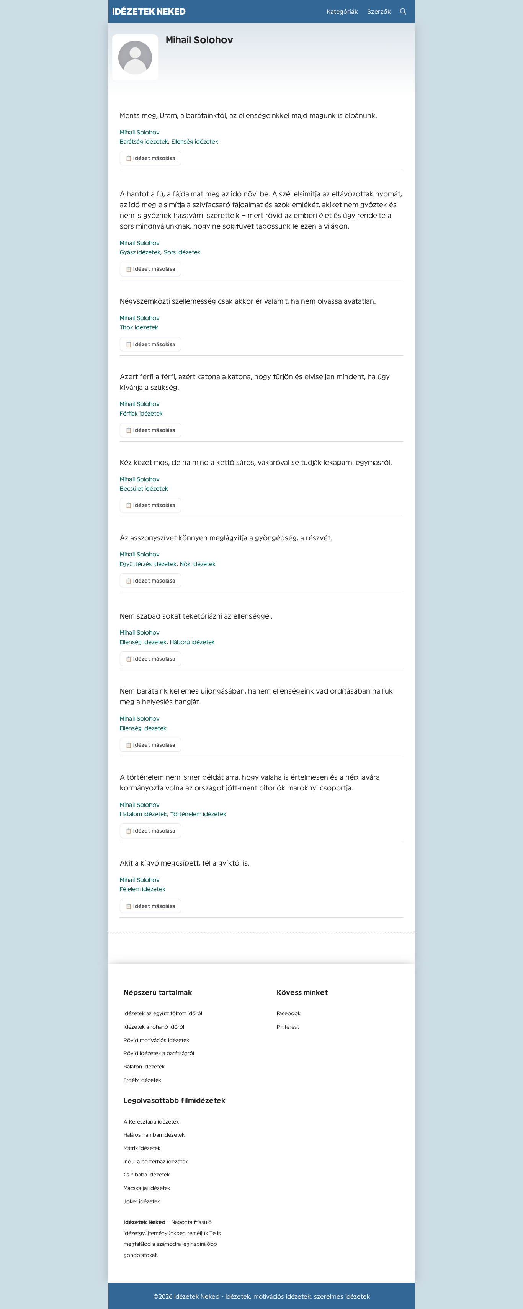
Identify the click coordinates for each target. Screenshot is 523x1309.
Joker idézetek (142, 1201)
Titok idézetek (139, 327)
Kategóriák (342, 11)
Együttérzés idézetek (148, 563)
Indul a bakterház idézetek (156, 1161)
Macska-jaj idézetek (147, 1188)
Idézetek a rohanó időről (154, 1026)
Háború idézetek (192, 641)
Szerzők (379, 11)
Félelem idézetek (142, 888)
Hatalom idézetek (143, 813)
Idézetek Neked (149, 11)
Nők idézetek (198, 563)
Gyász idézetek (140, 252)
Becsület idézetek (144, 488)
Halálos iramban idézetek (154, 1134)
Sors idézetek (182, 252)
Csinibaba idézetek (147, 1174)
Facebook (289, 1013)
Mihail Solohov (140, 131)
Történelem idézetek (198, 813)
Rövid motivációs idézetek (156, 1040)
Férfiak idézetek (141, 413)
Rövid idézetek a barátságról (159, 1053)
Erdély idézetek (142, 1080)
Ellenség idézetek (195, 141)
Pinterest (288, 1026)
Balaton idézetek (144, 1066)
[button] (403, 11)
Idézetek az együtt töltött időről (163, 1013)
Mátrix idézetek (142, 1148)
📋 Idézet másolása (150, 158)
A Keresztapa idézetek (151, 1121)
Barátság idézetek (144, 141)
